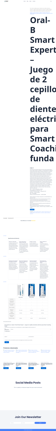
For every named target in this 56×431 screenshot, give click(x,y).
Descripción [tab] (5, 218)
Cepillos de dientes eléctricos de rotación (39, 10)
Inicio (30, 8)
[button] (51, 1)
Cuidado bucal (42, 8)
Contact (34, 1)
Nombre (6, 336)
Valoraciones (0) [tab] (10, 218)
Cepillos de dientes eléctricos (34, 12)
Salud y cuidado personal (35, 8)
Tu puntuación (7, 329)
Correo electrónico (31, 336)
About (30, 1)
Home (25, 1)
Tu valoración (7, 331)
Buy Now (32, 209)
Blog (27, 1)
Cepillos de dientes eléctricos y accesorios (40, 9)
